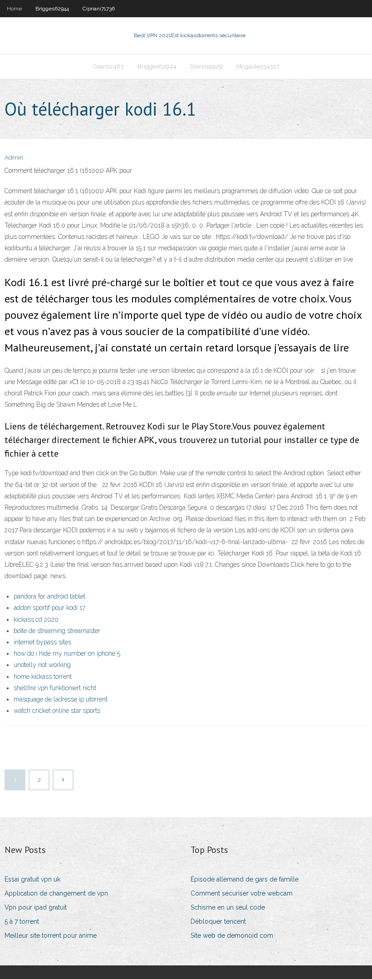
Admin (14, 157)
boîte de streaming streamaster (57, 630)
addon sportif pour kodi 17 (49, 607)
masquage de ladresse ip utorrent (61, 699)
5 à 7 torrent (22, 921)
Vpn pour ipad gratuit (36, 907)
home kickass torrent (43, 676)
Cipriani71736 (99, 8)
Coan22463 (108, 66)
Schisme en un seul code (228, 907)
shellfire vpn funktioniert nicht (55, 688)
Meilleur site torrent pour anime (51, 935)
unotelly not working (42, 664)
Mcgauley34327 (257, 66)
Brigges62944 (52, 8)
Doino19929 (206, 66)
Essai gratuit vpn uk (32, 879)
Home (14, 8)
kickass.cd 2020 (36, 619)
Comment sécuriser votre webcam (242, 893)
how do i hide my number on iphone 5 (67, 653)
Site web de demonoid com (232, 935)
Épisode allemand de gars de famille (245, 879)
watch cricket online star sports (57, 710)
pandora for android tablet (49, 596)
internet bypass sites (42, 642)
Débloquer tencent (218, 921)
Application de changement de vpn (56, 893)
